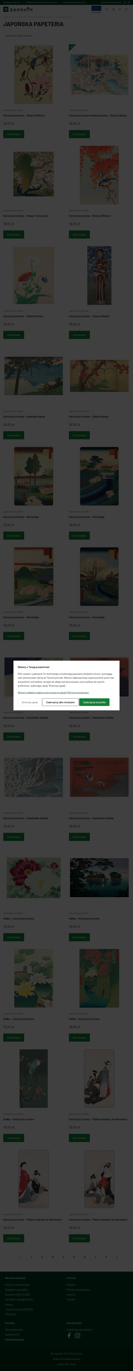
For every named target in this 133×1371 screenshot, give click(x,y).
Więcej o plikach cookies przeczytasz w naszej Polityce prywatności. (53, 692)
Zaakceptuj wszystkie (94, 702)
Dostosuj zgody (30, 702)
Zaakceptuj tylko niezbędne (60, 702)
